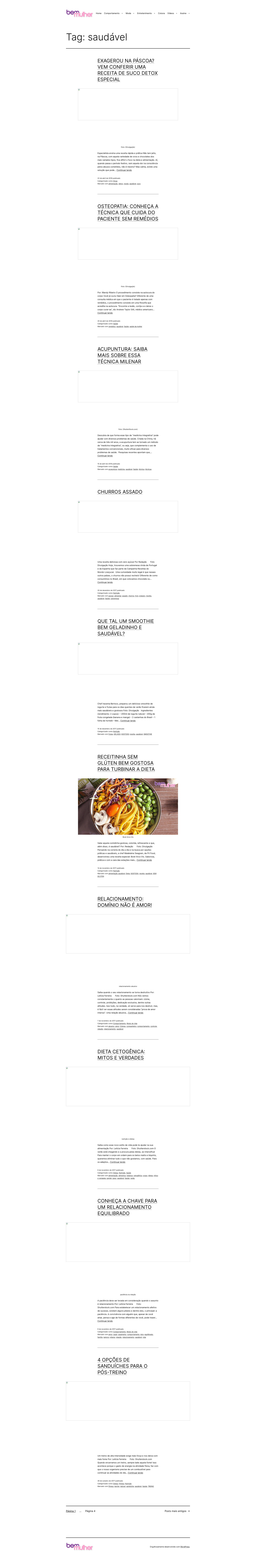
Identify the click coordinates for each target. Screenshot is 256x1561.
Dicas (115, 181)
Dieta (128, 873)
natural (122, 1486)
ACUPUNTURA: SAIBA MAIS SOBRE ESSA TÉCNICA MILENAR (122, 355)
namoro (106, 1337)
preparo (142, 596)
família (100, 1337)
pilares (112, 1337)
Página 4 (90, 1511)
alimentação (113, 184)
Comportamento (112, 13)
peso (114, 1178)
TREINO (151, 1486)
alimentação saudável (116, 873)
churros (131, 596)
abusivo (111, 1026)
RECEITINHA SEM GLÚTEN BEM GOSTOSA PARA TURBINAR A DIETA (126, 763)
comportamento (143, 1026)
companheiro (131, 1026)
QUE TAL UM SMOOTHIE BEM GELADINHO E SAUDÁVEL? (126, 627)
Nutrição (116, 593)
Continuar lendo (124, 170)
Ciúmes (123, 1026)
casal (115, 1334)
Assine (183, 13)
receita (148, 596)
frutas (110, 734)
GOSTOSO (125, 734)
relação (100, 1029)
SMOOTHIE (148, 734)
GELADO (117, 734)
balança (130, 1176)
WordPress (185, 1547)
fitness (111, 1486)
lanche (116, 1486)
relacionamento (110, 1029)
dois (142, 1334)
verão (132, 1178)
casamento (122, 1334)
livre (136, 596)
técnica (141, 469)
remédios (112, 326)
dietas (150, 1176)
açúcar (111, 596)
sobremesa (115, 599)
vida (144, 1337)
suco (139, 184)
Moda (128, 13)
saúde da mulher (136, 326)
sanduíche (130, 1486)
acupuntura (112, 469)
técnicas (148, 469)
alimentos (122, 1176)
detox (121, 184)
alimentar (117, 596)
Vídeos (170, 13)
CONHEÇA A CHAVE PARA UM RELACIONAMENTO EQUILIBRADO (127, 1207)
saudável (132, 184)
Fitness (121, 1484)
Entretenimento (144, 13)
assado (125, 596)
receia (126, 184)
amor (117, 1026)
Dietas (115, 1173)
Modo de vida (132, 1023)
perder (109, 1178)
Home (99, 13)
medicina (121, 469)
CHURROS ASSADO (120, 492)
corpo (145, 1176)
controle (153, 1026)
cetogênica (138, 1176)
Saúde (115, 324)
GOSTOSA (134, 873)
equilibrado (148, 1334)
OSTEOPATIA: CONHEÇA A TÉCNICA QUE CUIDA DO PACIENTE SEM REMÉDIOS (128, 212)
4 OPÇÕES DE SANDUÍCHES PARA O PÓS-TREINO (123, 1366)
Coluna (161, 13)
